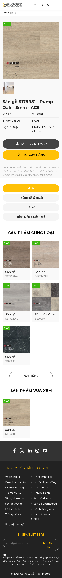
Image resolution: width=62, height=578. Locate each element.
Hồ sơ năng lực (43, 476)
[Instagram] (38, 451)
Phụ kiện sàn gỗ (14, 524)
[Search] (48, 4)
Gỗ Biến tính (12, 509)
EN (41, 4)
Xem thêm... (31, 375)
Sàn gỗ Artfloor (14, 503)
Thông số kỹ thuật (31, 197)
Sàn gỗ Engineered (45, 503)
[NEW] (16, 254)
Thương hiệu (11, 120)
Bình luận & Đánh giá (31, 216)
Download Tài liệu (15, 482)
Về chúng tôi (12, 476)
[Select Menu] (56, 5)
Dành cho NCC (42, 487)
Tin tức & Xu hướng (45, 482)
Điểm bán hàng (14, 487)
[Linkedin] (31, 451)
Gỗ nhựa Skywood (44, 509)
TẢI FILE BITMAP (33, 143)
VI (35, 4)
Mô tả (31, 188)
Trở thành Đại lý (14, 493)
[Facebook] (15, 451)
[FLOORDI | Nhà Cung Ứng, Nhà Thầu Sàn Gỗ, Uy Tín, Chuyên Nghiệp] (13, 4)
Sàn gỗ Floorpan (43, 498)
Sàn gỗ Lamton (14, 498)
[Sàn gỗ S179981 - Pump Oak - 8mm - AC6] (31, 50)
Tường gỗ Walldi (15, 514)
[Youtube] (46, 451)
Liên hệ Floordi (42, 493)
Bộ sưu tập (10, 127)
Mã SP (7, 114)
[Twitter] (23, 451)
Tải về (31, 207)
